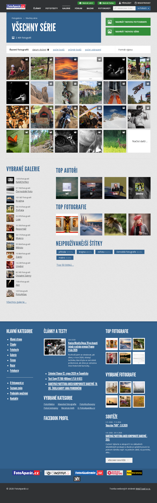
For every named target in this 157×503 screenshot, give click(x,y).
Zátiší (19, 257)
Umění (19, 266)
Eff (91, 193)
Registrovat (144, 3)
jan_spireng (114, 77)
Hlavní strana (16, 339)
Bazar (90, 8)
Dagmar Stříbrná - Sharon (118, 233)
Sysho (115, 193)
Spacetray (137, 101)
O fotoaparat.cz (17, 383)
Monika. (15, 77)
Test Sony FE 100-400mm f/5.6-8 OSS (65, 379)
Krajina (20, 200)
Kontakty (14, 398)
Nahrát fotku (108, 3)
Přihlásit (126, 3)
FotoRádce (49, 404)
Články (37, 8)
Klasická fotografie (67, 404)
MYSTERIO (138, 233)
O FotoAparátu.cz (86, 408)
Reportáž (21, 229)
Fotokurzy (104, 8)
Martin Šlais (65, 150)
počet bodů (59, 50)
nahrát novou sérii (127, 31)
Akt (18, 285)
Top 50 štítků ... (65, 265)
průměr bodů (74, 50)
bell (67, 193)
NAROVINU (22, 182)
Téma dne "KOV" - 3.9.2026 (117, 425)
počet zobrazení (93, 50)
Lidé (18, 219)
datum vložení (39, 50)
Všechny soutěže (117, 460)
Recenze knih (67, 408)
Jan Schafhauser (93, 233)
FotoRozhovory (87, 404)
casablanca (89, 77)
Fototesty (52, 8)
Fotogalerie (17, 18)
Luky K (15, 126)
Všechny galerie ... (16, 302)
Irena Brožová (67, 233)
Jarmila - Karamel (92, 150)
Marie (38, 77)
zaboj (111, 150)
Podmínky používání (19, 393)
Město (19, 247)
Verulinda (64, 101)
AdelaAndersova (140, 126)
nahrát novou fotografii (131, 21)
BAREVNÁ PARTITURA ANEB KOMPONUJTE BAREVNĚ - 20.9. (126, 437)
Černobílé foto (24, 191)
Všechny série (31, 18)
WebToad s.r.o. (143, 488)
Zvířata (20, 210)
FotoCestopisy (51, 408)
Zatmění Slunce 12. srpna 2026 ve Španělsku (68, 373)
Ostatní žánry (23, 275)
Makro (19, 238)
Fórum (78, 8)
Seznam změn (16, 388)
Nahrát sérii (87, 3)
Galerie (66, 8)
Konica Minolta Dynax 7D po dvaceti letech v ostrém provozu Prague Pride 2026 (83, 346)
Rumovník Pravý (116, 126)
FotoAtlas (21, 294)
